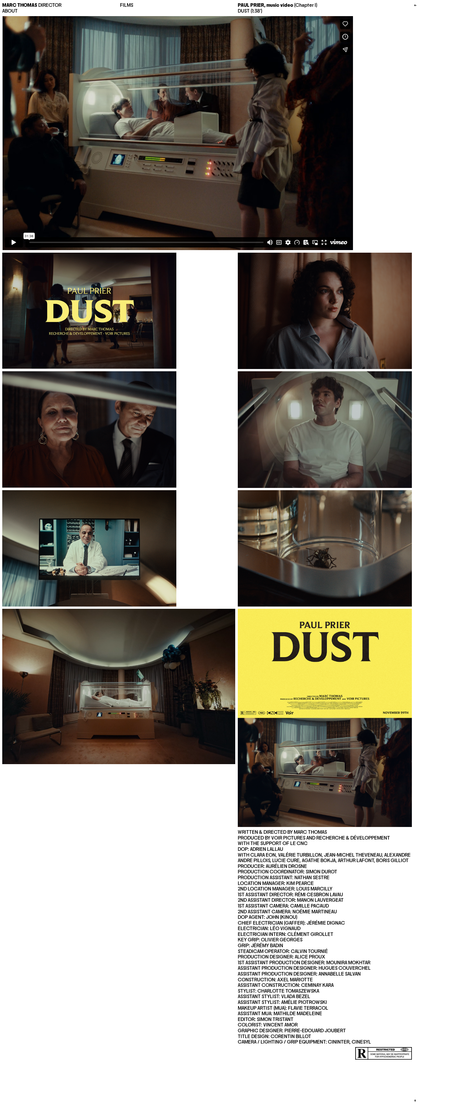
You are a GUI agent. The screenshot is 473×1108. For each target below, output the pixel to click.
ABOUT (10, 11)
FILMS (126, 5)
